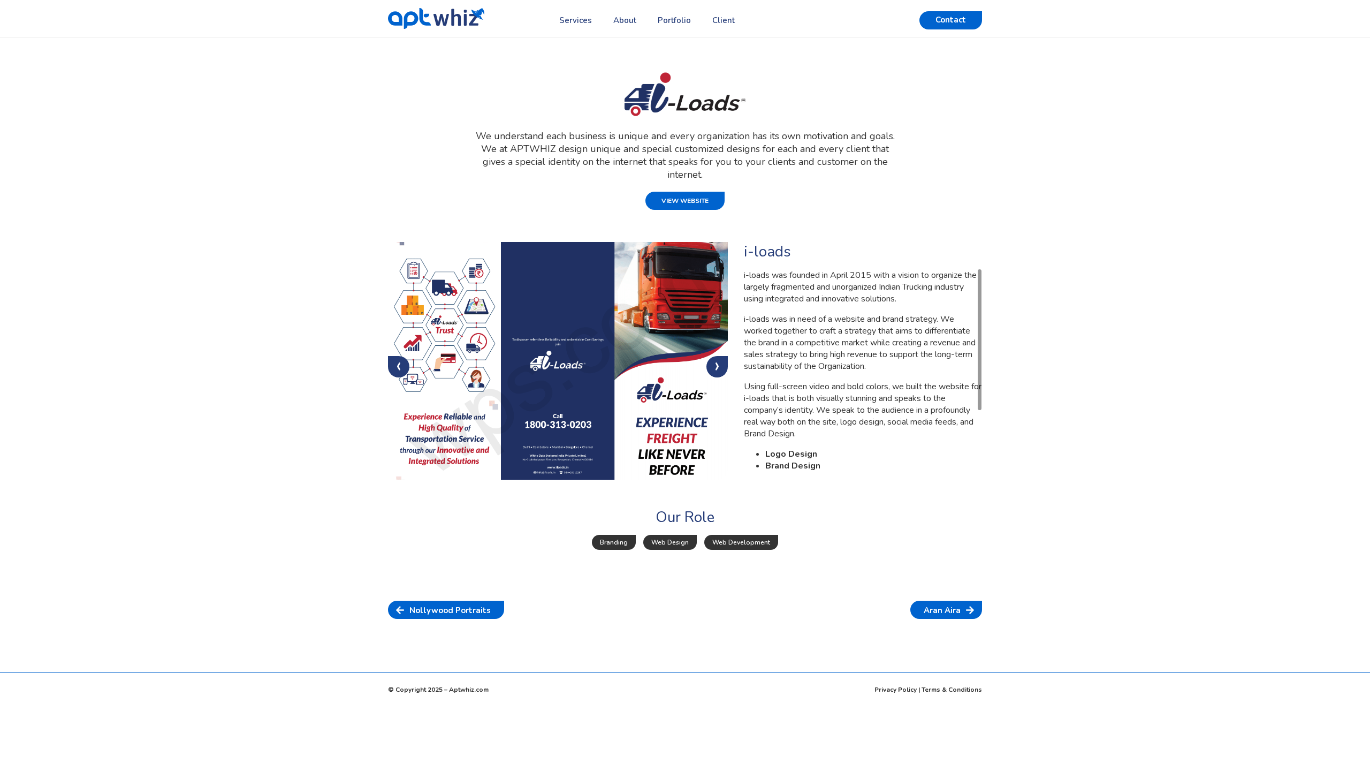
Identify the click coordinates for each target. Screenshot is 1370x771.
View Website (685, 200)
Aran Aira (942, 610)
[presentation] (398, 366)
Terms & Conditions (952, 689)
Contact (950, 19)
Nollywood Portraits (450, 610)
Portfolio (674, 20)
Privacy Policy (895, 689)
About (624, 20)
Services (575, 20)
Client (723, 20)
